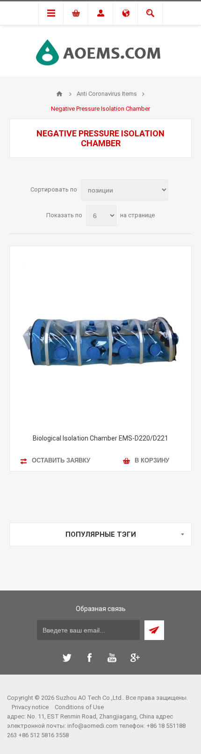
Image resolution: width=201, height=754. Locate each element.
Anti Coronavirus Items (107, 93)
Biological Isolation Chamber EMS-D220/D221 (100, 438)
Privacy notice (30, 707)
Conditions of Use (79, 707)
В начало (59, 93)
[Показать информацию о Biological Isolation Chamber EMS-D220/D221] (100, 336)
